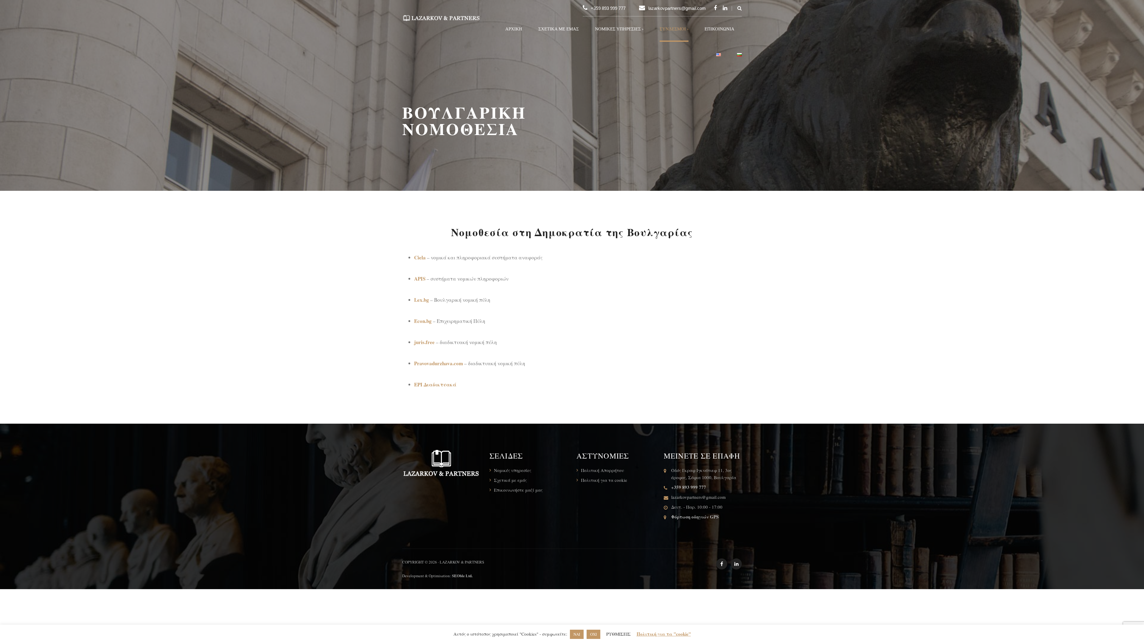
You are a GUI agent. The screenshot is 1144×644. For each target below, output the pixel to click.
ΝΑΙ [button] (576, 634)
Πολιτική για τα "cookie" (664, 634)
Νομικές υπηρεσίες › (619, 29)
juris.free (424, 342)
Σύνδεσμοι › (674, 29)
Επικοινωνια (719, 29)
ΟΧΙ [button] (593, 634)
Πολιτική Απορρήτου (602, 470)
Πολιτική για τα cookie (604, 480)
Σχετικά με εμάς (558, 29)
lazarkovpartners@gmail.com (677, 8)
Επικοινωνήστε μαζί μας (518, 490)
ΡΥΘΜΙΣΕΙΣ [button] (618, 634)
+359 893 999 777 (608, 8)
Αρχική (513, 29)
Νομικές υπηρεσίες (512, 470)
